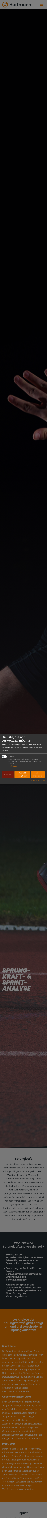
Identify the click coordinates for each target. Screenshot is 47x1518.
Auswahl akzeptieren (22, 774)
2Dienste (12, 766)
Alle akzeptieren (37, 774)
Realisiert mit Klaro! (38, 781)
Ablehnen (7, 774)
